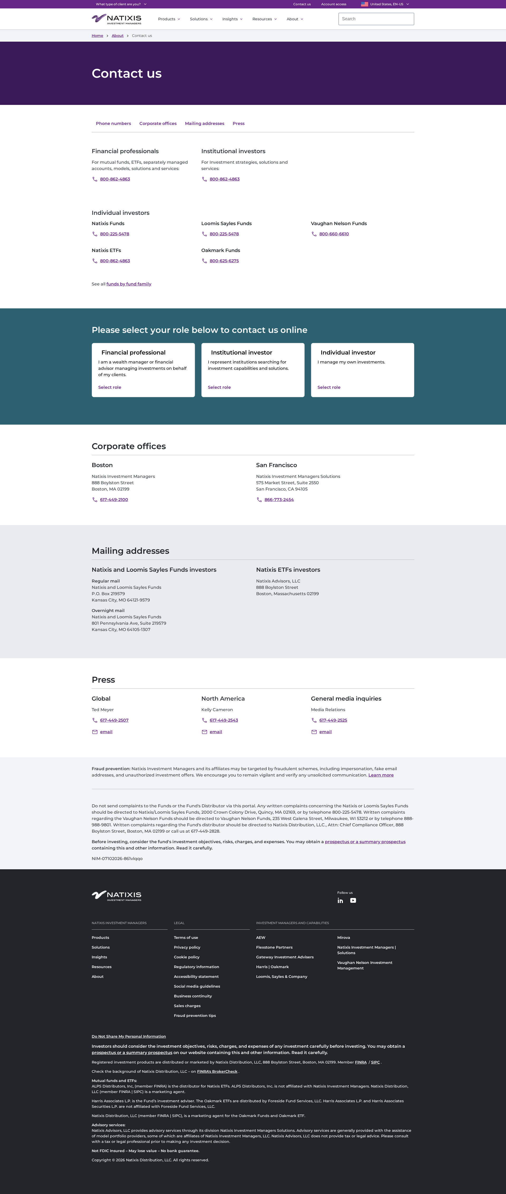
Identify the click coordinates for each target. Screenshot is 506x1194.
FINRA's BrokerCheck (217, 1071)
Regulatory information (196, 966)
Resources (262, 19)
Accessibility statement (196, 976)
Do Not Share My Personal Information (129, 1036)
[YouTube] (353, 900)
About (292, 19)
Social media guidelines (197, 986)
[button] (111, 179)
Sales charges (187, 1005)
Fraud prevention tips (195, 1015)
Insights (230, 19)
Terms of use (186, 937)
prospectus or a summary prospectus (365, 841)
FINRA (361, 1062)
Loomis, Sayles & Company (281, 976)
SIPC (376, 1062)
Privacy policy (187, 947)
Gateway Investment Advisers (285, 957)
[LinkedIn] (340, 900)
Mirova (343, 937)
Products (166, 19)
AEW (260, 937)
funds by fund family (128, 284)
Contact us (302, 4)
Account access (333, 4)
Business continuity (193, 996)
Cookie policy (187, 957)
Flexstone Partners (274, 947)
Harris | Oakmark (272, 966)
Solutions (199, 19)
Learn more (381, 775)
